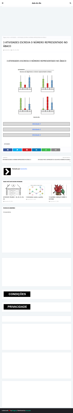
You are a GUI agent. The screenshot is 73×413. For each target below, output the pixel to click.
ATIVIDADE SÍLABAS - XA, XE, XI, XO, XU (13, 198)
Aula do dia (36, 3)
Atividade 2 (36, 129)
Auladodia (7, 50)
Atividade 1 (36, 124)
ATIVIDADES (13, 37)
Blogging (14, 410)
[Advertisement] (36, 20)
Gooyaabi (28, 410)
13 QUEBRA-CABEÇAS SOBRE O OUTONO (58, 198)
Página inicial (6, 37)
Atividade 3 (36, 135)
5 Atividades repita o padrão (34, 197)
